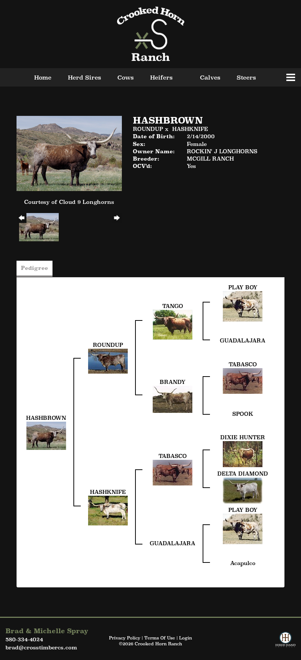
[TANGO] (172, 324)
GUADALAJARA (242, 340)
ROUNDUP (148, 129)
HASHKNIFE (190, 129)
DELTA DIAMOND (242, 473)
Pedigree (34, 268)
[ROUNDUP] (108, 361)
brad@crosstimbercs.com (41, 647)
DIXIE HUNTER (242, 437)
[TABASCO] (242, 380)
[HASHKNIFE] (108, 510)
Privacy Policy (124, 638)
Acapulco (242, 563)
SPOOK (242, 414)
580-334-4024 (24, 639)
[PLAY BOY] (242, 305)
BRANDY (172, 382)
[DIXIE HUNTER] (242, 453)
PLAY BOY (242, 287)
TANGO (172, 306)
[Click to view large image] (69, 153)
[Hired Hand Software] (285, 643)
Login (185, 638)
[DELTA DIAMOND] (242, 490)
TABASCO (243, 364)
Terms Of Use (159, 638)
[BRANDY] (172, 398)
